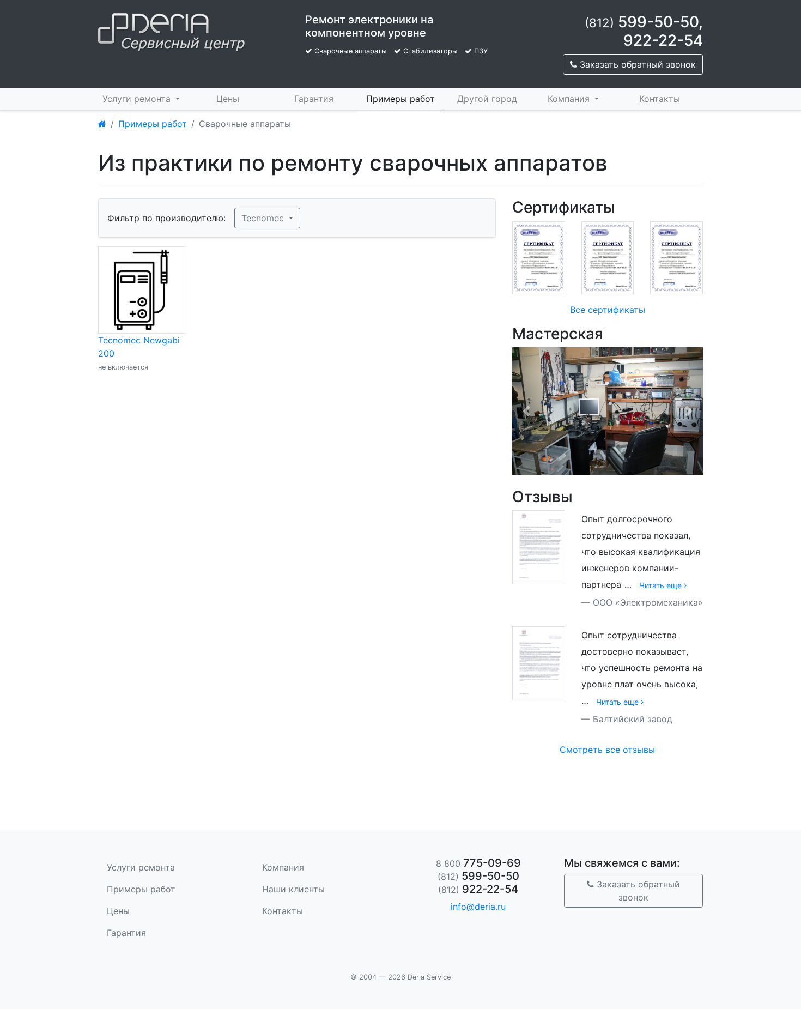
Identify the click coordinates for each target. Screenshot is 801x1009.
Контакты (659, 98)
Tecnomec (264, 218)
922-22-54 (663, 40)
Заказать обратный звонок (636, 64)
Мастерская (557, 333)
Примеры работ (400, 98)
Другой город (487, 98)
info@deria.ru (478, 906)
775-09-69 (478, 862)
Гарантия (313, 98)
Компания (570, 98)
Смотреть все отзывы (607, 749)
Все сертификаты (607, 309)
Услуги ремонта (137, 98)
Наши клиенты (293, 889)
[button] (526, 410)
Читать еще (661, 585)
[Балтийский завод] (538, 662)
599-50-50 (642, 22)
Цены (227, 98)
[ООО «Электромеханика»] (538, 546)
